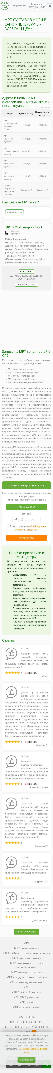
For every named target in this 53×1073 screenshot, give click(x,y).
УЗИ (26, 987)
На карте (26, 271)
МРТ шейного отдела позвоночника (26, 953)
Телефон (26, 513)
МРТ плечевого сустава (9, 164)
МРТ (27, 943)
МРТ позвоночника (26, 948)
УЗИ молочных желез (27, 1007)
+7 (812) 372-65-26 (26, 507)
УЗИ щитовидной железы (26, 982)
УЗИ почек (26, 1002)
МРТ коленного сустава (9, 139)
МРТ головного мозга (26, 958)
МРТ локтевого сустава (9, 176)
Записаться (36, 4)
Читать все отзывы (26, 931)
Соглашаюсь (26, 1059)
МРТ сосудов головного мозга (26, 977)
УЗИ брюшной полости (26, 992)
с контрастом (14, 212)
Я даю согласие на (27, 528)
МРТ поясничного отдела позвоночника (26, 965)
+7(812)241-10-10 (36, 7)
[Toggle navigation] (50, 5)
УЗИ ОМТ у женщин (26, 997)
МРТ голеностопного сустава (11, 151)
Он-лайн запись (26, 284)
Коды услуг (46, 107)
